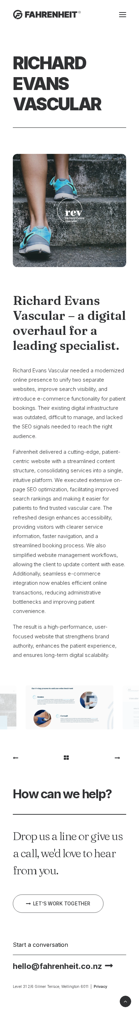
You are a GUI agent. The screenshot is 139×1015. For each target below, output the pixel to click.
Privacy (100, 986)
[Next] (104, 757)
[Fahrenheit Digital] (47, 14)
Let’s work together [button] (62, 903)
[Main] (69, 757)
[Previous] (35, 757)
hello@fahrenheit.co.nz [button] (57, 966)
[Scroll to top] (125, 1001)
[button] (122, 14)
